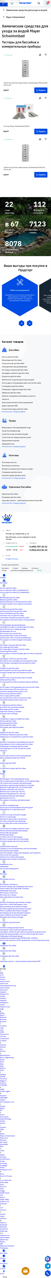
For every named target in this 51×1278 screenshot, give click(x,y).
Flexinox (3, 1083)
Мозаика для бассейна (8, 723)
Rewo (2, 1174)
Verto (39, 570)
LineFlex (3, 1127)
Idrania (2, 1106)
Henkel (2, 1100)
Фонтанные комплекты (9, 893)
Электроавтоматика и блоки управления (15, 756)
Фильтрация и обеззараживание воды (14, 779)
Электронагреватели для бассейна (13, 611)
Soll (1, 1195)
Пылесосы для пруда (8, 817)
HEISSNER (4, 1098)
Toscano (3, 1210)
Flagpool (3, 1081)
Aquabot (3, 992)
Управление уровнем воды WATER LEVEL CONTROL (19, 938)
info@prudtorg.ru (12, 559)
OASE (2, 1151)
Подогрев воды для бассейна (11, 609)
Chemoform (4, 1034)
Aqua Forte (4, 983)
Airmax (2, 977)
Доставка (5, 568)
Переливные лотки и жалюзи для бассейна (16, 744)
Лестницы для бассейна (9, 647)
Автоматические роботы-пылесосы (13, 689)
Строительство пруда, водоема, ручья (14, 828)
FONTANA (3, 1085)
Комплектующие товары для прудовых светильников (20, 853)
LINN (2, 1129)
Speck (2, 1197)
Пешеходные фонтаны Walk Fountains (14, 888)
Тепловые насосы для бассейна (12, 615)
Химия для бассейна (7, 680)
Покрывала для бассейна (9, 956)
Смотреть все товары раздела (13, 412)
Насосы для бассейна (8, 588)
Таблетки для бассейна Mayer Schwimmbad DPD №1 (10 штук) (24, 169)
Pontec (2, 1161)
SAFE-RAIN (4, 1182)
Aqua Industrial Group (8, 986)
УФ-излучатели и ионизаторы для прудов (15, 783)
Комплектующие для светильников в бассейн (17, 672)
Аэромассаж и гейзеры (9, 714)
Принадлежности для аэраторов (12, 809)
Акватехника (5, 1237)
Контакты (35, 568)
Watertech (4, 1229)
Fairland (3, 1074)
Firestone (3, 1079)
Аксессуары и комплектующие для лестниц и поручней (21, 653)
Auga (2, 1009)
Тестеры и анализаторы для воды (13, 821)
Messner (3, 1140)
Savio (2, 1185)
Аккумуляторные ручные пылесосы (13, 700)
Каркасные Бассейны (8, 951)
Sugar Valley (4, 1199)
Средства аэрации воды (9, 805)
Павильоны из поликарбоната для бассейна (16, 737)
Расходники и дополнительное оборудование (17, 620)
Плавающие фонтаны (8, 891)
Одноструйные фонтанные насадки (13, 915)
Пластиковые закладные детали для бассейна (17, 663)
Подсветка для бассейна (9, 668)
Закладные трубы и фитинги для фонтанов (16, 930)
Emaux (2, 1060)
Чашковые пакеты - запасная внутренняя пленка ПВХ (20, 961)
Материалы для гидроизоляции (12, 727)
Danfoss (3, 1045)
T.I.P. (1, 1208)
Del (1, 1049)
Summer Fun (4, 1201)
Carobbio (3, 1026)
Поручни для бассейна (8, 651)
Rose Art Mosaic (6, 1176)
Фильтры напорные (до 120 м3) (12, 789)
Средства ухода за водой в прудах (13, 815)
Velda (2, 1216)
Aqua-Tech (4, 990)
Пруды (2, 774)
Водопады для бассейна (9, 709)
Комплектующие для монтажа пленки (14, 841)
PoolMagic (3, 1165)
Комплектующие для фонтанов (12, 928)
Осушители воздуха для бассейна (13, 768)
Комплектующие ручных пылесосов (13, 691)
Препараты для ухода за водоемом (13, 819)
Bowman (3, 1022)
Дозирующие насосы (8, 631)
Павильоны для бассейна (9, 732)
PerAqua (3, 1157)
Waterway (3, 1231)
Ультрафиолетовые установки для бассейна (17, 627)
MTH (1, 1146)
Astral (2, 1005)
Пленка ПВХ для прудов (9, 833)
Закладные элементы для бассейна (13, 659)
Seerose (3, 1187)
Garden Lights (5, 1091)
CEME (2, 1032)
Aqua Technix (5, 988)
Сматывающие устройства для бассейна (15, 748)
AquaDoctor (4, 994)
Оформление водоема (8, 846)
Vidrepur (3, 1218)
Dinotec (3, 1051)
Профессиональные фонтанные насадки (15, 902)
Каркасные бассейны (8, 945)
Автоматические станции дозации (13, 629)
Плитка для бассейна (8, 725)
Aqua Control (5, 981)
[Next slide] (29, 323)
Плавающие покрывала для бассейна (14, 746)
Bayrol (2, 1015)
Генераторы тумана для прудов (12, 857)
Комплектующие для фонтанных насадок (15, 909)
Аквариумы (4, 866)
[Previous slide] (21, 323)
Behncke (3, 1017)
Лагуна (2, 1242)
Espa (2, 1066)
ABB (1, 973)
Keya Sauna (4, 1117)
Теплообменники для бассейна (12, 613)
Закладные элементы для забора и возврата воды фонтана (23, 932)
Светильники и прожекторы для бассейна (16, 670)
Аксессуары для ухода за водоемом (14, 823)
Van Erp (3, 1214)
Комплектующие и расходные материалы (16, 604)
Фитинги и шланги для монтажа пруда (14, 839)
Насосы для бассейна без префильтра (14, 592)
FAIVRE (2, 1077)
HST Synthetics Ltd (7, 1102)
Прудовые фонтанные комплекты (13, 859)
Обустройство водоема (9, 855)
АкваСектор (4, 1235)
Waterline (3, 1225)
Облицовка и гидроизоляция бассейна (14, 719)
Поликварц (4, 1248)
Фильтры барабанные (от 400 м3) (13, 794)
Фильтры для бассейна (8, 600)
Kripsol (2, 1123)
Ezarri (2, 1070)
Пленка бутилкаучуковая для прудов (14, 831)
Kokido (2, 1121)
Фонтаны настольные (8, 895)
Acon (2, 975)
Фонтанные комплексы (9, 884)
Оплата (15, 568)
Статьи (4, 570)
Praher (2, 1167)
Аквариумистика (6, 864)
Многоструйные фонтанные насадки (14, 911)
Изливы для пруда (7, 835)
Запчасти (3, 751)
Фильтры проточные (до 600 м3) (12, 791)
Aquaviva (3, 1000)
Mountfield (4, 1144)
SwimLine (3, 1204)
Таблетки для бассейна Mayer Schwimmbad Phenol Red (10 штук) (25, 84)
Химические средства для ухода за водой (26, 10)
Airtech (2, 979)
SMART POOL (5, 1193)
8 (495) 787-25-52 (38, 546)
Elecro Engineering (7, 1057)
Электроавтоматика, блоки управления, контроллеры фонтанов (24, 940)
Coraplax (3, 1041)
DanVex (3, 1047)
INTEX (2, 1108)
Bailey (2, 1013)
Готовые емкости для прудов (11, 837)
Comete (3, 1036)
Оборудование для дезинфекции (12, 625)
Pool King (3, 1163)
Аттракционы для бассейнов (11, 705)
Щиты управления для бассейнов (12, 758)
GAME (2, 1089)
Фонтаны (3, 874)
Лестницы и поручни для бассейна (13, 645)
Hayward (3, 1096)
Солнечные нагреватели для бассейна (14, 618)
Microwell (3, 1142)
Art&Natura (4, 1002)
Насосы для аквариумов (9, 869)
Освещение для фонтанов (10, 922)
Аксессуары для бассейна (10, 696)
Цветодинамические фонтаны (11, 897)
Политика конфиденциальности (22, 570)
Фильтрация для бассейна (10, 598)
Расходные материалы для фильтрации (15, 800)
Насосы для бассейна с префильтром (14, 590)
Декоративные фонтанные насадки (13, 907)
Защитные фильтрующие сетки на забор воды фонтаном (21, 934)
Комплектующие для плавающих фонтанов (16, 886)
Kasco (2, 1115)
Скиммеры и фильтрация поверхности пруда (17, 785)
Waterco (3, 1223)
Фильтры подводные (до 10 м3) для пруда (16, 787)
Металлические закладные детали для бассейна (18, 661)
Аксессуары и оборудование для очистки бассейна (19, 687)
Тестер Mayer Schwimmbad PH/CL (16, 126)
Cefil (1, 1030)
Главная (3, 577)
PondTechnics (5, 1159)
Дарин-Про (4, 1240)
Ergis (2, 1064)
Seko (2, 1189)
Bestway (3, 1019)
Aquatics (3, 998)
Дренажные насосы (7, 798)
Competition (4, 1038)
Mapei (2, 1134)
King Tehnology (5, 1119)
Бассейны (3, 583)
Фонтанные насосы (7, 879)
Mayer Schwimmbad (7, 1136)
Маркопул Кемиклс (7, 1246)
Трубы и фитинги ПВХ (8, 763)
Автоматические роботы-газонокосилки (15, 698)
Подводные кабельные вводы (11, 936)
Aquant (2, 996)
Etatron (2, 1068)
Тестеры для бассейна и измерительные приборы (19, 682)
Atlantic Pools (5, 1007)
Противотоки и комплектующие (12, 707)
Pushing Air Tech (6, 1170)
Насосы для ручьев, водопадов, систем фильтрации (19, 781)
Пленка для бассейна (8, 721)
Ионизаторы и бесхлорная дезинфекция (15, 638)
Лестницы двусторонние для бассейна (14, 649)
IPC (1, 1110)
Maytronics (4, 1138)
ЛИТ (1, 1244)
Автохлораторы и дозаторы (11, 633)
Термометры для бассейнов (11, 694)
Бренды (25, 568)
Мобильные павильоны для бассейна (14, 735)
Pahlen (2, 1155)
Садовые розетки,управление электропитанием (18, 848)
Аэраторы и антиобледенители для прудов (16, 807)
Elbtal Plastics (5, 1055)
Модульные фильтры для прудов (12, 796)
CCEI (1, 1028)
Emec (2, 1062)
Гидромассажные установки (10, 711)
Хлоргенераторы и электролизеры (13, 635)
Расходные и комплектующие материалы (15, 640)
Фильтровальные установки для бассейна (16, 602)
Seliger (2, 1191)
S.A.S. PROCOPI (5, 1180)
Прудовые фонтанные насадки (11, 917)
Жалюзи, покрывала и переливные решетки (17, 742)
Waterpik (3, 1227)
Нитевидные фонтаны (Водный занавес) (15, 913)
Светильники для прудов (9, 851)
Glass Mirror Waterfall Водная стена (13, 904)
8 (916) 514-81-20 (38, 550)
